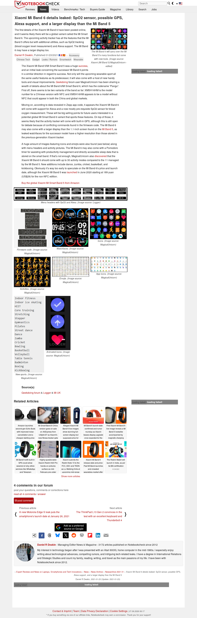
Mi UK (57, 392)
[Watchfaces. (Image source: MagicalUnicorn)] (70, 227)
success (82, 66)
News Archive (97, 571)
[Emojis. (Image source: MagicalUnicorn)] (70, 267)
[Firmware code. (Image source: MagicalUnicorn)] (32, 228)
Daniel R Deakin (24, 55)
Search (142, 9)
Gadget (36, 59)
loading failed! (139, 71)
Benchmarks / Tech (74, 9)
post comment (25, 500)
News (43, 9)
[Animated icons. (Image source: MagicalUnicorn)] (58, 323)
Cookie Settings (118, 611)
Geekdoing (62, 82)
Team (76, 611)
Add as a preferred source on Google (74, 527)
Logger (47, 392)
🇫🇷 (60, 55)
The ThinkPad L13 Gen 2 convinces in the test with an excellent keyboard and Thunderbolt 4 (99, 516)
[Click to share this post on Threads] (49, 535)
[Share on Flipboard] (90, 535)
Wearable (78, 59)
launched (72, 172)
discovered (101, 156)
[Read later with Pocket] (82, 535)
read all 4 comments (25, 494)
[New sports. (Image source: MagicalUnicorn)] (29, 334)
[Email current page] (106, 535)
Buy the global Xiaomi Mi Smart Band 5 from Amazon (50, 183)
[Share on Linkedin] (98, 535)
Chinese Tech (23, 59)
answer (42, 494)
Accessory (74, 55)
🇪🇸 (63, 55)
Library (129, 9)
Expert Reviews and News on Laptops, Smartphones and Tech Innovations (49, 571)
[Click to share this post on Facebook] (41, 535)
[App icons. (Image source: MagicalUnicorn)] (109, 264)
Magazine (115, 9)
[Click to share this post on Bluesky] (57, 535)
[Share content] (34, 535)
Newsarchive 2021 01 (114, 571)
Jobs (154, 9)
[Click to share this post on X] (66, 535)
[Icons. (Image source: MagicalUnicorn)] (108, 223)
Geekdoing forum (31, 392)
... (67, 55)
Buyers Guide (97, 9)
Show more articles (70, 476)
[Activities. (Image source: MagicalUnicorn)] (32, 272)
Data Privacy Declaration (94, 611)
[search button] (169, 3)
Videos (55, 9)
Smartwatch (65, 59)
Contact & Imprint (61, 611)
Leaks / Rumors (49, 59)
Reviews (30, 9)
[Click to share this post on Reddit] (74, 535)
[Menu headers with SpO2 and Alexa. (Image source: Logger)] (70, 194)
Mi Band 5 (107, 129)
